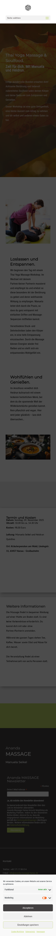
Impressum (41, 932)
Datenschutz (30, 932)
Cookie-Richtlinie (17, 932)
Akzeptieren (28, 908)
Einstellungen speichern (28, 924)
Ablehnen (28, 916)
